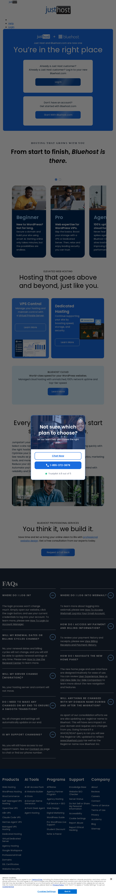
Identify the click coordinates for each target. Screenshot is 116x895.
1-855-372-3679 (60, 465)
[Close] (111, 879)
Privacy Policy (58, 885)
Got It (67, 891)
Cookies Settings (46, 891)
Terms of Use (37, 879)
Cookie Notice (8, 887)
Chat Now (58, 456)
